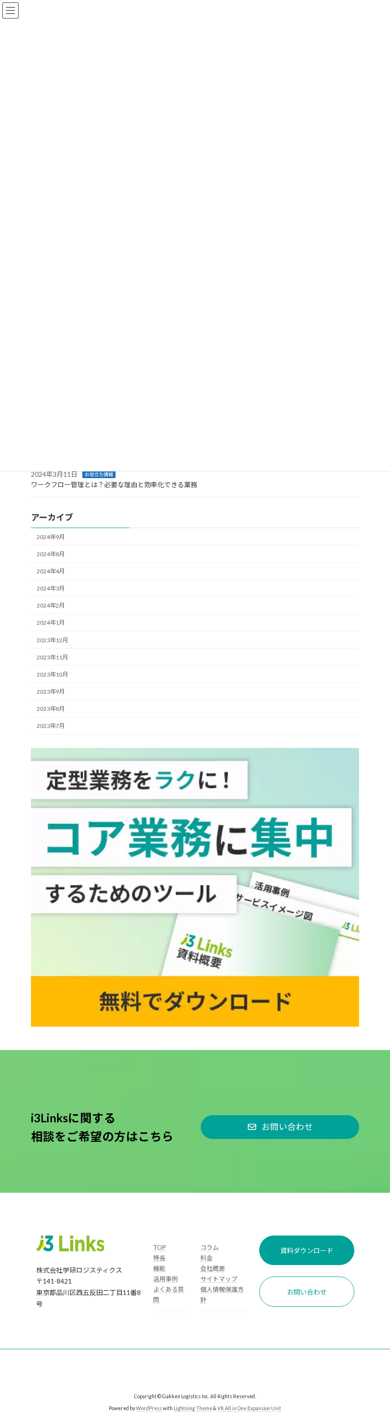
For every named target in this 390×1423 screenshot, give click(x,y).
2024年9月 (51, 536)
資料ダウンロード (306, 1250)
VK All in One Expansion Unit (249, 1408)
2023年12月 (52, 639)
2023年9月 (51, 691)
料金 (206, 1258)
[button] (280, 1127)
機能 (159, 1268)
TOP (159, 1247)
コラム (209, 1247)
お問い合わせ (307, 1292)
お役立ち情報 (99, 474)
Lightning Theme (193, 1408)
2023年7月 (51, 725)
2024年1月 (51, 622)
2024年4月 (51, 571)
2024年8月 (51, 554)
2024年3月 (51, 588)
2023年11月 (52, 657)
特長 (159, 1258)
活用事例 (165, 1279)
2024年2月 (51, 605)
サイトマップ (218, 1279)
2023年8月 (51, 708)
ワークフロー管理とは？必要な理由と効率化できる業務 (114, 485)
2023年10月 (52, 674)
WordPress (149, 1408)
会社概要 (212, 1268)
